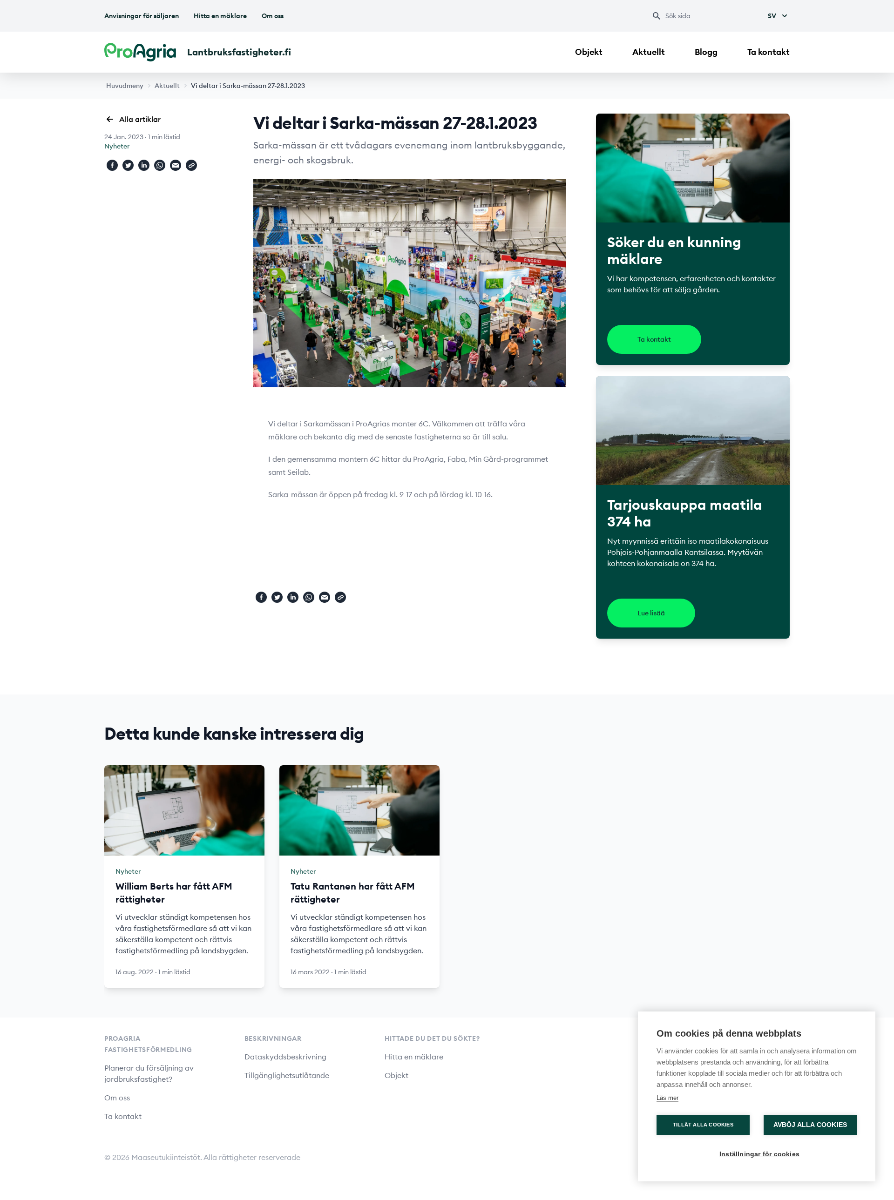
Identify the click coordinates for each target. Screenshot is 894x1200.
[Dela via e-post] (175, 165)
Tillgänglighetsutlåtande (286, 1075)
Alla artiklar (140, 119)
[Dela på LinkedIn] (144, 165)
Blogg (706, 52)
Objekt (589, 52)
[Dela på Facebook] (112, 165)
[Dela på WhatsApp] (160, 165)
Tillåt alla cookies (703, 1124)
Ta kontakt (768, 52)
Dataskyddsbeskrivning (285, 1056)
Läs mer (667, 1097)
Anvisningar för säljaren (141, 16)
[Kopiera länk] (191, 165)
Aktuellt (648, 52)
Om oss (273, 16)
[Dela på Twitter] (128, 165)
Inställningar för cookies (759, 1154)
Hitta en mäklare (220, 16)
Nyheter (116, 146)
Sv (772, 16)
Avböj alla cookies (810, 1124)
